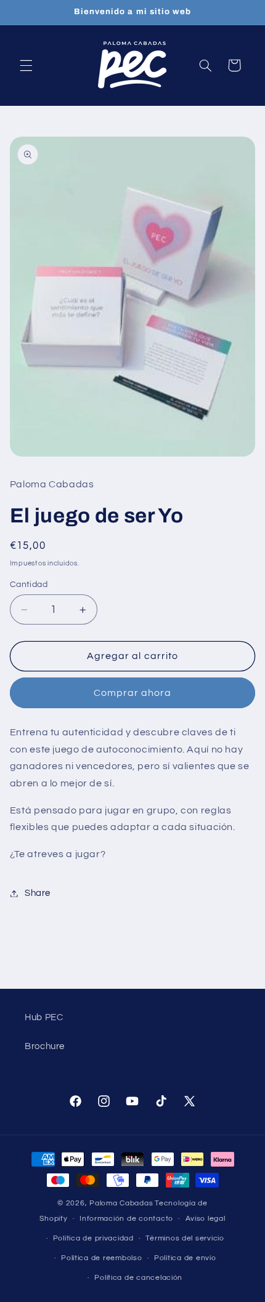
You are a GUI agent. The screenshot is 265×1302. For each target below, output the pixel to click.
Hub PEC (44, 1017)
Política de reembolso (101, 1258)
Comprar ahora (133, 693)
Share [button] (38, 893)
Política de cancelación (138, 1277)
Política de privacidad (93, 1238)
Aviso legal (206, 1218)
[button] (26, 65)
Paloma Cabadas (121, 1203)
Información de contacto (126, 1218)
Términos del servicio (184, 1238)
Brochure (45, 1046)
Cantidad (28, 584)
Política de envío (185, 1258)
